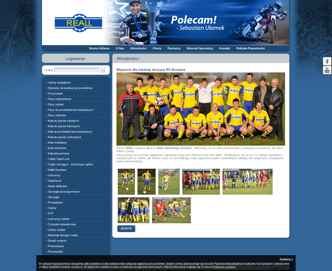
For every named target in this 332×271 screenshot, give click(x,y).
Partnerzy (174, 48)
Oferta (157, 48)
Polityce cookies (224, 266)
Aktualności (138, 48)
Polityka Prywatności (250, 48)
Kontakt (224, 48)
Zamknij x (286, 259)
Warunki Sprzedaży (200, 48)
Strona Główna (99, 48)
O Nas (120, 48)
